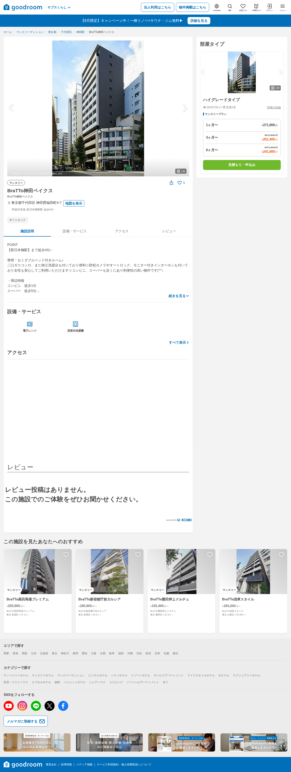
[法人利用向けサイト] (109, 742)
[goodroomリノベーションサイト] (37, 742)
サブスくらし (57, 7)
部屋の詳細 (274, 107)
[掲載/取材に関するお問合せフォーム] (254, 742)
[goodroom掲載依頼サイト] (181, 742)
